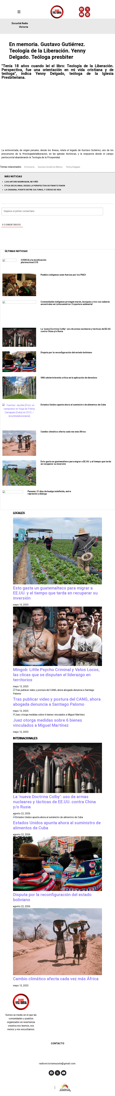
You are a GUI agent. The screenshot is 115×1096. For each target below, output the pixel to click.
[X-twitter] (87, 9)
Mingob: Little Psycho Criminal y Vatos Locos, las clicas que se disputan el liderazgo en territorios (56, 674)
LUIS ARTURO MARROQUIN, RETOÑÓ (21, 182)
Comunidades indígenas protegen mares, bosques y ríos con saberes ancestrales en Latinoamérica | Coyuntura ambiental (75, 303)
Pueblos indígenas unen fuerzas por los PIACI (63, 275)
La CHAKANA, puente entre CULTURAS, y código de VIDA (32, 190)
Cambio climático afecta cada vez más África (63, 431)
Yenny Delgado (73, 167)
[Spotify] (87, 14)
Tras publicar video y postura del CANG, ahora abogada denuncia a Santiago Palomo (57, 702)
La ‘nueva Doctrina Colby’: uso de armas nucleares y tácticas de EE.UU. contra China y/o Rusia (54, 801)
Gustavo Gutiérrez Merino (50, 167)
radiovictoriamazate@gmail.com (57, 1063)
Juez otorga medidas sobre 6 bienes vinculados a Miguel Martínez (47, 723)
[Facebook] (81, 9)
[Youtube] (81, 14)
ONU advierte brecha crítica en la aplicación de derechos (69, 377)
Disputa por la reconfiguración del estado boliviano (66, 352)
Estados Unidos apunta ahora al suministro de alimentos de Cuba (73, 404)
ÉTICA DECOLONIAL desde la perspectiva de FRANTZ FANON (34, 185)
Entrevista (29, 167)
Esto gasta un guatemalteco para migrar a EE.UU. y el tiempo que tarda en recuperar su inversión (55, 593)
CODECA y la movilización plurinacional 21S (33, 261)
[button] (19, 12)
